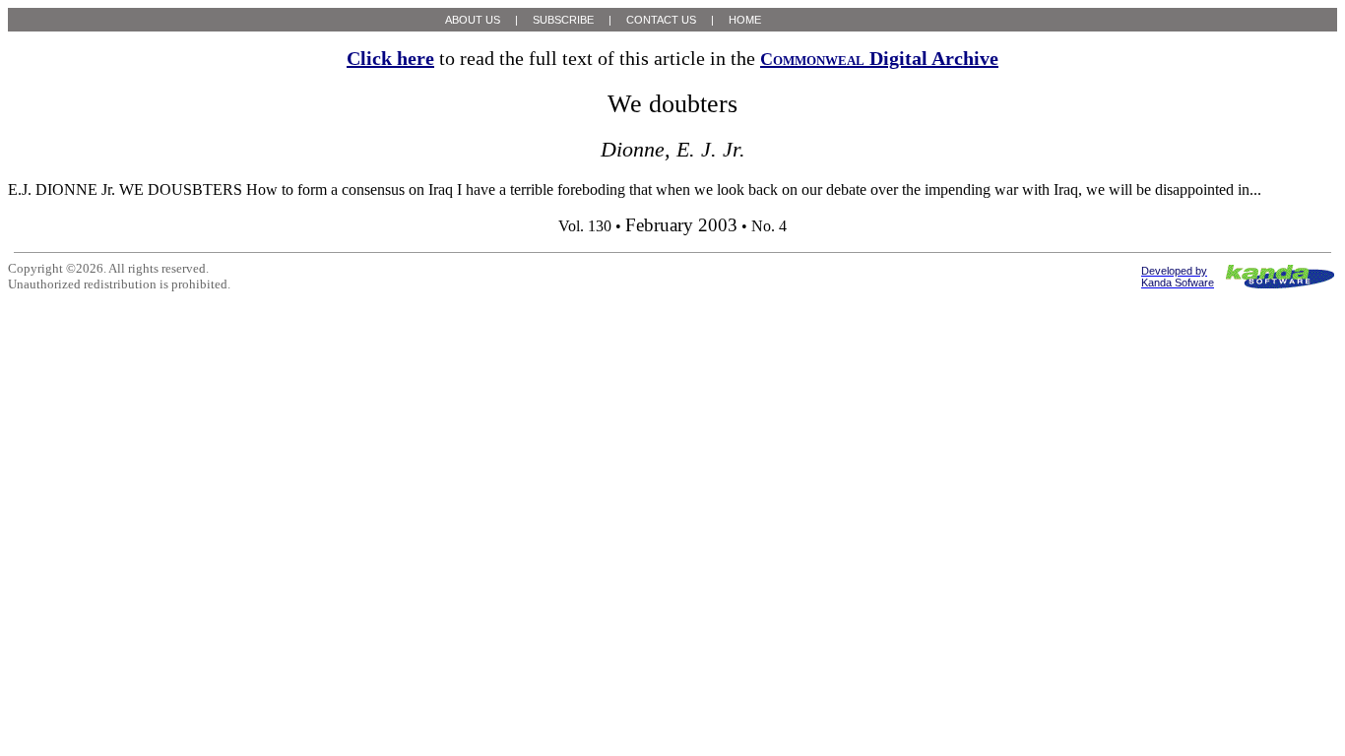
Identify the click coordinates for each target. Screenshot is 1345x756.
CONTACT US (661, 20)
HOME (745, 20)
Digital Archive (879, 58)
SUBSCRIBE (563, 20)
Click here (390, 58)
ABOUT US (472, 20)
